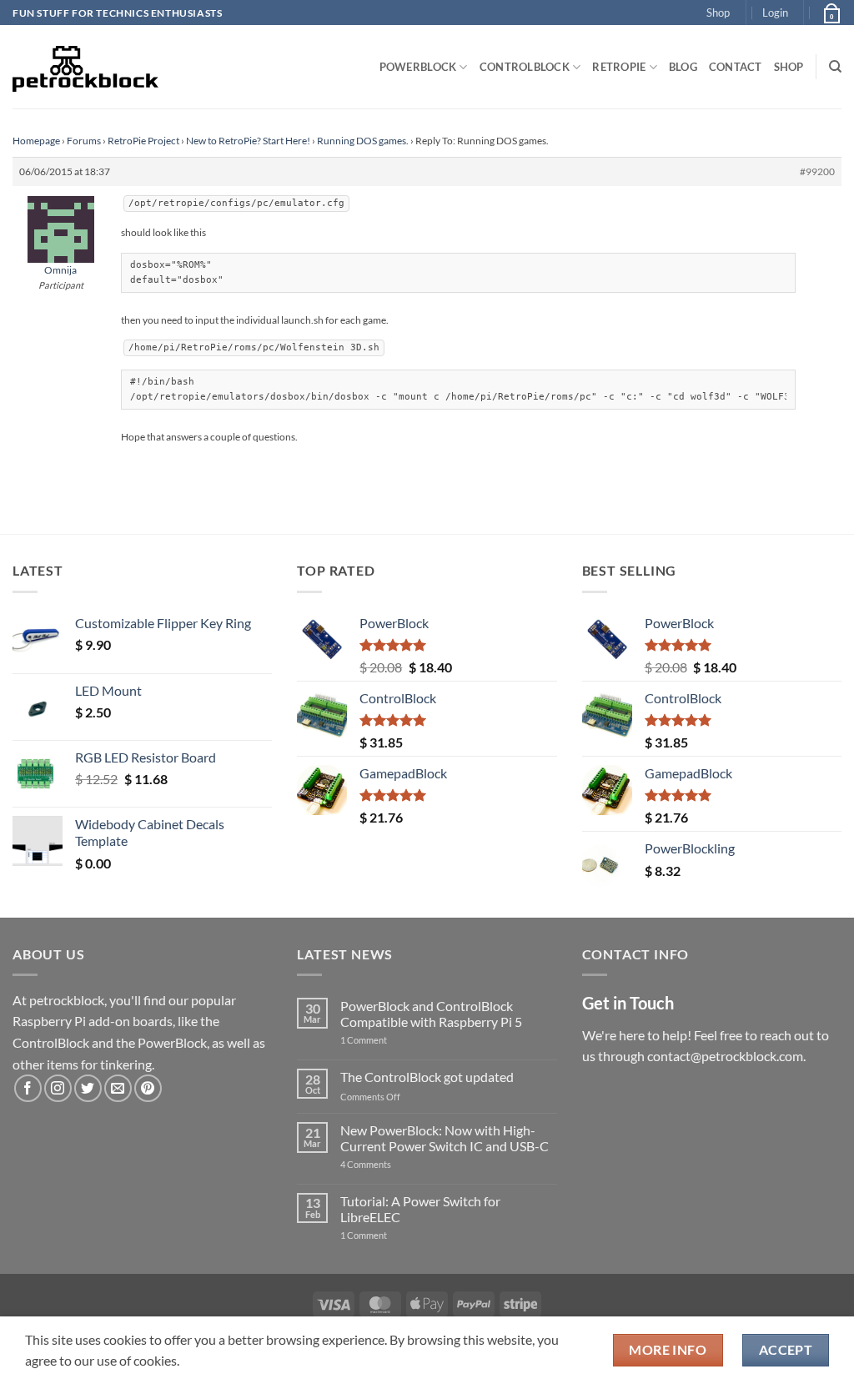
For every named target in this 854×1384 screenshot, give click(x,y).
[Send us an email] (118, 1088)
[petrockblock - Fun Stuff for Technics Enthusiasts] (86, 67)
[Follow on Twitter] (88, 1088)
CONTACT (735, 66)
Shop (718, 12)
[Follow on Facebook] (28, 1088)
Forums (84, 140)
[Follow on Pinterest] (148, 1088)
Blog (683, 66)
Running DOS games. (363, 140)
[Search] (835, 67)
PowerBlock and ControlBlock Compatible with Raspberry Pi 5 (431, 1013)
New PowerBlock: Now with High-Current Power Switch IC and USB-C (444, 1138)
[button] (775, 12)
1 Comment (390, 1039)
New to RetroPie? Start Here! (248, 140)
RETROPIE (619, 66)
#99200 (817, 171)
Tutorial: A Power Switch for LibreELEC (420, 1209)
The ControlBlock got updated (427, 1077)
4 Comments (390, 1164)
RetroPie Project (143, 140)
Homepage (36, 140)
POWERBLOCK (418, 66)
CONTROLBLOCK (525, 66)
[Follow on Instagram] (58, 1088)
